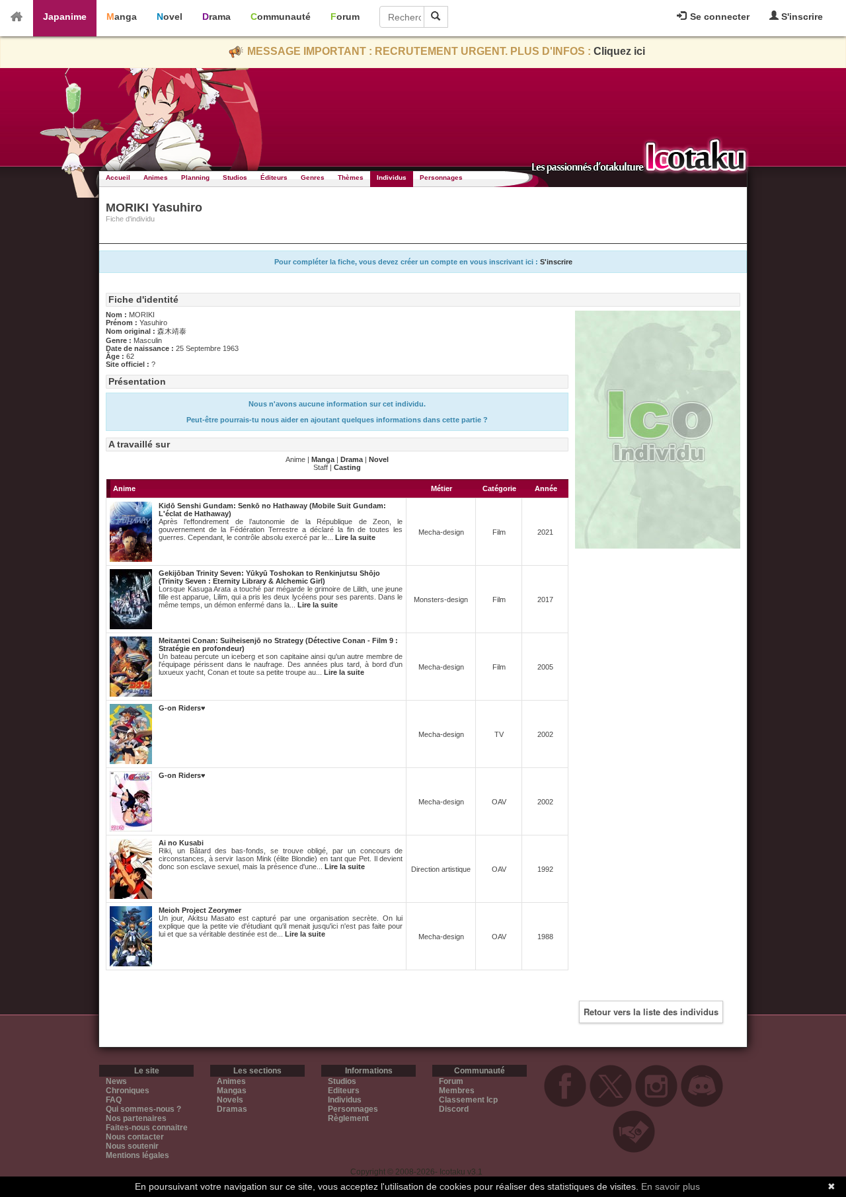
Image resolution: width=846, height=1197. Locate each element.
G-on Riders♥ (182, 708)
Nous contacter (135, 1136)
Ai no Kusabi (181, 843)
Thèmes (351, 177)
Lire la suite (355, 537)
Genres (313, 177)
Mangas (232, 1090)
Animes (155, 177)
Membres (457, 1090)
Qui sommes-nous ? (143, 1109)
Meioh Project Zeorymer (200, 910)
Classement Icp (468, 1099)
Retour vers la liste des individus (651, 1011)
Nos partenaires (136, 1118)
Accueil (118, 177)
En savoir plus (670, 1186)
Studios (235, 177)
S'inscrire (801, 16)
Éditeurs (274, 177)
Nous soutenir (132, 1146)
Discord (454, 1109)
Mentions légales (137, 1155)
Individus (391, 177)
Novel (169, 16)
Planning (195, 177)
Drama (216, 16)
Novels (230, 1099)
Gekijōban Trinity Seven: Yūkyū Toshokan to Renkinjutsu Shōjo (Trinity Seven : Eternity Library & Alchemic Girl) (269, 577)
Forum (345, 16)
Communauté (280, 16)
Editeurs (344, 1090)
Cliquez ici (619, 51)
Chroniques (127, 1090)
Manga (121, 16)
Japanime (65, 16)
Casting (347, 467)
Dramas (232, 1109)
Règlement (348, 1118)
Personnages (441, 177)
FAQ (114, 1099)
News (116, 1081)
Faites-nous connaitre (147, 1127)
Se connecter (718, 16)
